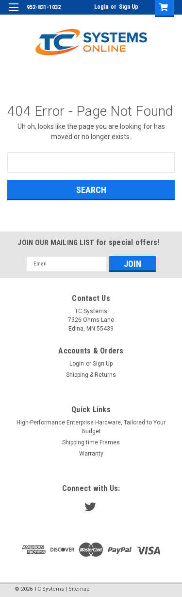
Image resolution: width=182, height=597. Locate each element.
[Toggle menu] (13, 13)
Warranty (91, 453)
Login (101, 6)
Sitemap (79, 589)
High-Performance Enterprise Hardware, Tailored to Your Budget (91, 427)
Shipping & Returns (91, 374)
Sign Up (128, 6)
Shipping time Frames (91, 442)
